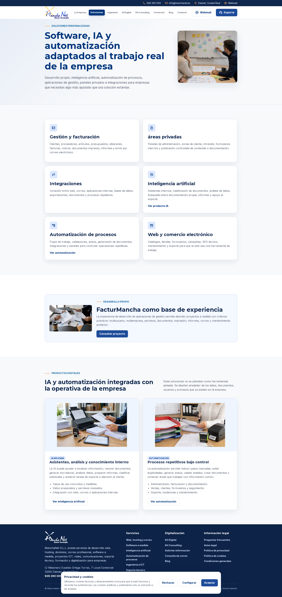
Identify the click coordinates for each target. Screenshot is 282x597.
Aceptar (209, 582)
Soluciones (96, 12)
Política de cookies (215, 555)
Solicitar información (177, 550)
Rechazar (168, 582)
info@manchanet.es (177, 3)
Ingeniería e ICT (135, 564)
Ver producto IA (158, 206)
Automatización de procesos (137, 557)
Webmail (230, 3)
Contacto (182, 12)
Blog (171, 12)
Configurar (189, 582)
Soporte (226, 12)
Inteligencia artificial (138, 550)
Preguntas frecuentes (217, 539)
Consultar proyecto (112, 333)
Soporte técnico (135, 570)
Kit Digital (126, 12)
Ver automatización (62, 252)
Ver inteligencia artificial (69, 501)
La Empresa (80, 12)
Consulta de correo (176, 555)
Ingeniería (112, 12)
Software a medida (137, 545)
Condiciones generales (217, 561)
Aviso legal (210, 545)
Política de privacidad (216, 550)
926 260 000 (152, 3)
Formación (159, 12)
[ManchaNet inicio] (57, 12)
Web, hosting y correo (139, 539)
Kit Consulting (142, 12)
